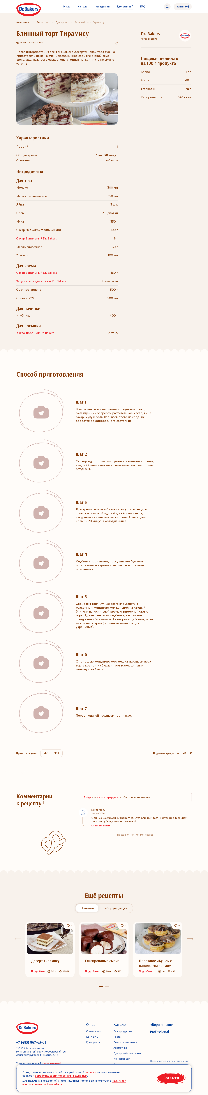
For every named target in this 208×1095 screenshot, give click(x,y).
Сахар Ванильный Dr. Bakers (36, 238)
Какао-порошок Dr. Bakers (35, 333)
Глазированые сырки (102, 961)
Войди (87, 797)
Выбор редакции (115, 908)
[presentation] (190, 939)
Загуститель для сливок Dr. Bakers (41, 281)
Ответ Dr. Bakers (100, 825)
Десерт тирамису (45, 961)
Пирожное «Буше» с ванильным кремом (155, 963)
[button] (107, 986)
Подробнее (38, 971)
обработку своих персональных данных (61, 1075)
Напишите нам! (51, 1063)
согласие (90, 1072)
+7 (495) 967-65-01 (31, 1042)
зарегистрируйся (107, 797)
